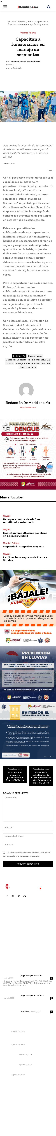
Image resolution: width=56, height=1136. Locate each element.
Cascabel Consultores (18, 359)
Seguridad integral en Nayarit (23, 546)
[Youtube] (24, 896)
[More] (42, 77)
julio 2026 (10, 1100)
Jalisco (10, 363)
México (46, 363)
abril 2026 (10, 1114)
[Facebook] (13, 77)
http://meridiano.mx (28, 407)
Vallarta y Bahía (25, 21)
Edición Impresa (10, 1054)
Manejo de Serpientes (28, 363)
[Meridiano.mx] (28, 7)
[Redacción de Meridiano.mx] (28, 390)
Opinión (7, 1074)
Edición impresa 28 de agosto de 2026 (25, 1060)
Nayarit (7, 516)
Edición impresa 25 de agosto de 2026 (25, 1050)
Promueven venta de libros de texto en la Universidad (26, 1039)
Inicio (11, 21)
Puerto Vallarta (27, 367)
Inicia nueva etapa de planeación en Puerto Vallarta (15, 776)
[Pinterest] (28, 77)
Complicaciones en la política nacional (24, 1070)
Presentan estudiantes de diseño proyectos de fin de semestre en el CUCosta (41, 777)
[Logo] (28, 886)
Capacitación (35, 356)
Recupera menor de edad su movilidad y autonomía (21, 521)
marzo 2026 (11, 1119)
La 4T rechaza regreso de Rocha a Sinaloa (25, 559)
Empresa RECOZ (41, 359)
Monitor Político (11, 543)
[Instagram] (13, 896)
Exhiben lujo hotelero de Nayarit (21, 1027)
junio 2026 (10, 1105)
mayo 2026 (10, 1110)
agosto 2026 (11, 1096)
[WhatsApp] (35, 77)
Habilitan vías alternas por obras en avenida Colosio (25, 534)
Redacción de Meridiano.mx (25, 61)
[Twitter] (21, 77)
